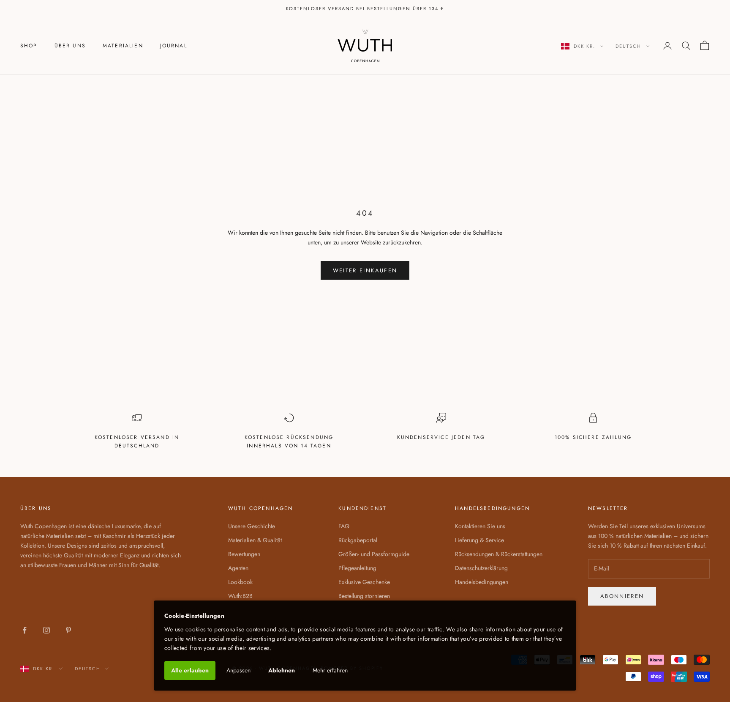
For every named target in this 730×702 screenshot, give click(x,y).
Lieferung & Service (479, 540)
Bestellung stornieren (364, 596)
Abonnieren (622, 596)
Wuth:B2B (240, 596)
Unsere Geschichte (251, 526)
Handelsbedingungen (481, 582)
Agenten (238, 568)
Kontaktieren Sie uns (480, 526)
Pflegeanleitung (357, 568)
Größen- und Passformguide (373, 554)
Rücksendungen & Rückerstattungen (498, 554)
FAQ (343, 526)
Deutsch (628, 46)
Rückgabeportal (357, 540)
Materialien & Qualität (255, 540)
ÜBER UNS (70, 45)
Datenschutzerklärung (481, 568)
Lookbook (240, 582)
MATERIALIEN (123, 45)
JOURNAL (173, 45)
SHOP (29, 45)
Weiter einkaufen (365, 270)
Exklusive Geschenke (364, 582)
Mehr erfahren (330, 670)
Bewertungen (244, 554)
